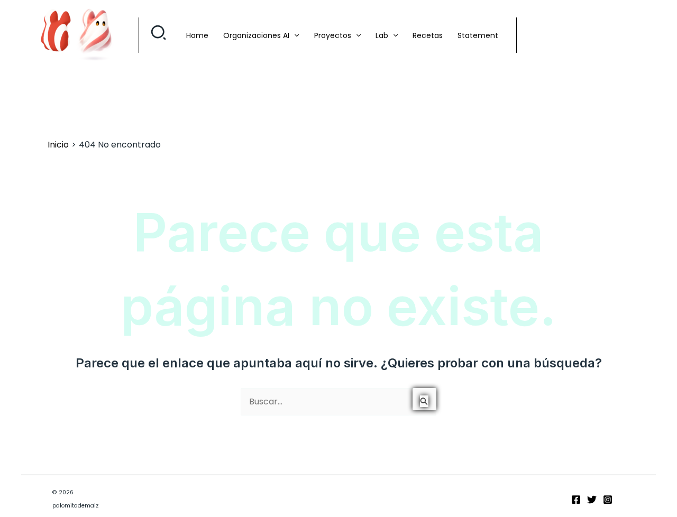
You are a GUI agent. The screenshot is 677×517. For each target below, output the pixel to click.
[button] (159, 35)
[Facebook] (576, 499)
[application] (294, 35)
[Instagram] (607, 499)
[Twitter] (592, 499)
